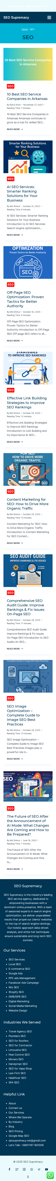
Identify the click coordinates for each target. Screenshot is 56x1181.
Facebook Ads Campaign (24, 982)
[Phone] (28, 1177)
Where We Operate (20, 1117)
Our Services (16, 1112)
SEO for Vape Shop (20, 1068)
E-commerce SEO (19, 968)
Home (25, 29)
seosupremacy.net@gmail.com (27, 1140)
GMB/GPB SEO (17, 996)
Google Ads (16, 973)
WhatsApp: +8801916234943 (28, 6)
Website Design (18, 1010)
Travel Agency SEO (20, 1031)
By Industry (16, 1121)
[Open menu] (49, 17)
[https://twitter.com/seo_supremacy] (17, 1169)
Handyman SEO (18, 1063)
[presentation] (28, 64)
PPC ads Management (22, 978)
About (12, 1103)
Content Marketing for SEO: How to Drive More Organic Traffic (28, 503)
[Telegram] (39, 1169)
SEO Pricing (16, 1131)
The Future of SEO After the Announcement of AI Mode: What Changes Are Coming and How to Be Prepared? (28, 825)
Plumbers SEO (17, 1036)
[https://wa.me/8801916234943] (32, 1169)
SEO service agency (20, 898)
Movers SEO (16, 1059)
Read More (15, 129)
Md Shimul (15, 206)
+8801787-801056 (32, 1145)
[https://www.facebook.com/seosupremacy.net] (9, 1169)
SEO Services (17, 959)
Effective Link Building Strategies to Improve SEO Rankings (27, 402)
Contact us (15, 1107)
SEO (10, 86)
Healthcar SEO (17, 1077)
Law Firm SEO (17, 1073)
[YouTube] (46, 1169)
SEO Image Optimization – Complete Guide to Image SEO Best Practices (23, 715)
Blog (11, 1126)
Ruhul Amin (15, 104)
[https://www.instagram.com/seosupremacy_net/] (24, 1169)
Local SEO (15, 964)
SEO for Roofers (18, 1040)
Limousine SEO (18, 1049)
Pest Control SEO (19, 1054)
